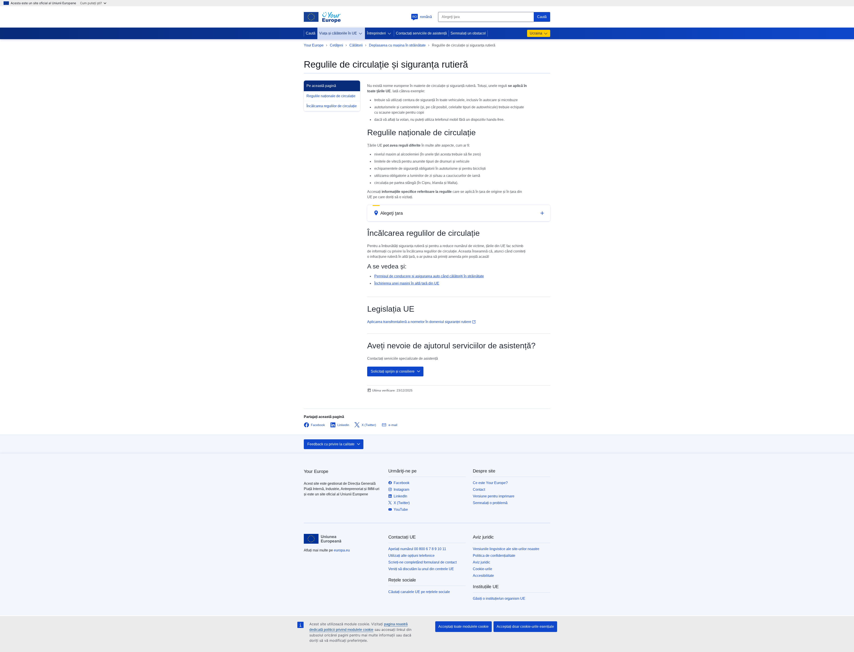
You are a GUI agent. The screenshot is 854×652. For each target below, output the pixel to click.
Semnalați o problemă (490, 503)
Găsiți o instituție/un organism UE (499, 598)
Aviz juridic (481, 562)
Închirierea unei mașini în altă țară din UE (406, 283)
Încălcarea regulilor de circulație (331, 106)
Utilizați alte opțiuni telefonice (411, 555)
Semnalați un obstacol (468, 33)
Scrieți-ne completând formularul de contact (422, 562)
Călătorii (356, 45)
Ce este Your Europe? (490, 483)
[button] (458, 213)
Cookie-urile (482, 569)
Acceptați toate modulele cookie (463, 626)
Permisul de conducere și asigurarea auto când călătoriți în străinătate (429, 276)
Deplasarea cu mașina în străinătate (397, 45)
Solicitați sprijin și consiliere (393, 371)
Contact (479, 489)
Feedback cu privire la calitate (330, 444)
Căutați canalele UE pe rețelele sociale (419, 592)
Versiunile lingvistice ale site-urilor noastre (506, 549)
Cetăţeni (336, 45)
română (422, 17)
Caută (310, 33)
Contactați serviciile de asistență (421, 33)
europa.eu (342, 550)
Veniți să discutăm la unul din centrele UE (421, 569)
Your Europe (314, 45)
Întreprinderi (376, 33)
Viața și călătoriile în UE (338, 33)
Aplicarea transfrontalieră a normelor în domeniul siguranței (419, 322)
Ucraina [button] (536, 33)
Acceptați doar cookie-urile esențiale (525, 626)
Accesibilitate (483, 575)
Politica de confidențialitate (494, 555)
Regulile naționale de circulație (330, 96)
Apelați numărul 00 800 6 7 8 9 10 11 (417, 549)
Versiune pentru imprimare (493, 496)
